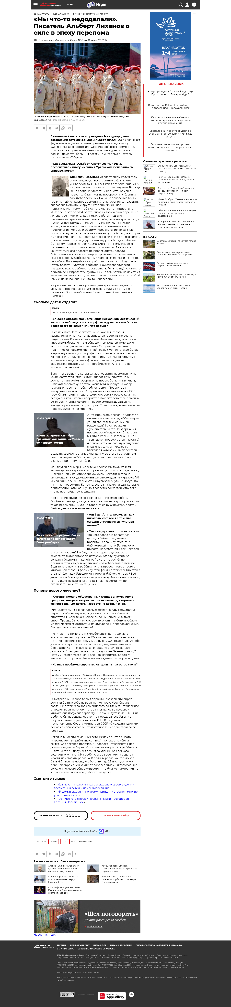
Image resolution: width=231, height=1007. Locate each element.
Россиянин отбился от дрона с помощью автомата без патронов (174, 253)
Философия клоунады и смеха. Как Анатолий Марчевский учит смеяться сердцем (65, 890)
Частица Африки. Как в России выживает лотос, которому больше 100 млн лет (176, 180)
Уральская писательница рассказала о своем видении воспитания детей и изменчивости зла (94, 786)
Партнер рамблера (86, 994)
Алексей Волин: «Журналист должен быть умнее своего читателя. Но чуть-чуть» (63, 868)
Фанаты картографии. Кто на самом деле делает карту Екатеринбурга (63, 879)
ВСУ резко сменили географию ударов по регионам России (173, 286)
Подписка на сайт (79, 945)
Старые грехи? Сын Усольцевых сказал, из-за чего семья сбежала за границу (177, 168)
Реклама (61, 945)
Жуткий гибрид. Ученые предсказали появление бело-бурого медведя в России (177, 202)
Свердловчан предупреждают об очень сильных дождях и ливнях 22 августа (170, 133)
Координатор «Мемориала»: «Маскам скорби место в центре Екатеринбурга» (119, 879)
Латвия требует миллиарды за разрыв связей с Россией (173, 264)
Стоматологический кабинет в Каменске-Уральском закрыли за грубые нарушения (170, 120)
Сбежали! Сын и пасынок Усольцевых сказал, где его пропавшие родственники (177, 213)
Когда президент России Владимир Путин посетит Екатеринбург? (170, 93)
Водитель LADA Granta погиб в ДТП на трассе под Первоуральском (170, 107)
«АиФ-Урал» (78, 120)
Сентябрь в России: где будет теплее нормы (176, 242)
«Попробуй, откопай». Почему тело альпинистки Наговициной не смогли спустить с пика (176, 224)
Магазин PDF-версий (121, 945)
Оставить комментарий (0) (116, 815)
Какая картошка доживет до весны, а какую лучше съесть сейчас (176, 275)
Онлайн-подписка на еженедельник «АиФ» (159, 945)
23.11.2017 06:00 (41, 14)
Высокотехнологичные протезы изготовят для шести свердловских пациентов (170, 147)
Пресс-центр (99, 945)
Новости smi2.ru (45, 934)
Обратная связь (65, 949)
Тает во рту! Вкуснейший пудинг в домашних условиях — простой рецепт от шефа (176, 191)
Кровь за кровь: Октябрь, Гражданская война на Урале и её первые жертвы (119, 868)
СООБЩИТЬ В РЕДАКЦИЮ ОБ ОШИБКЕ (96, 949)
